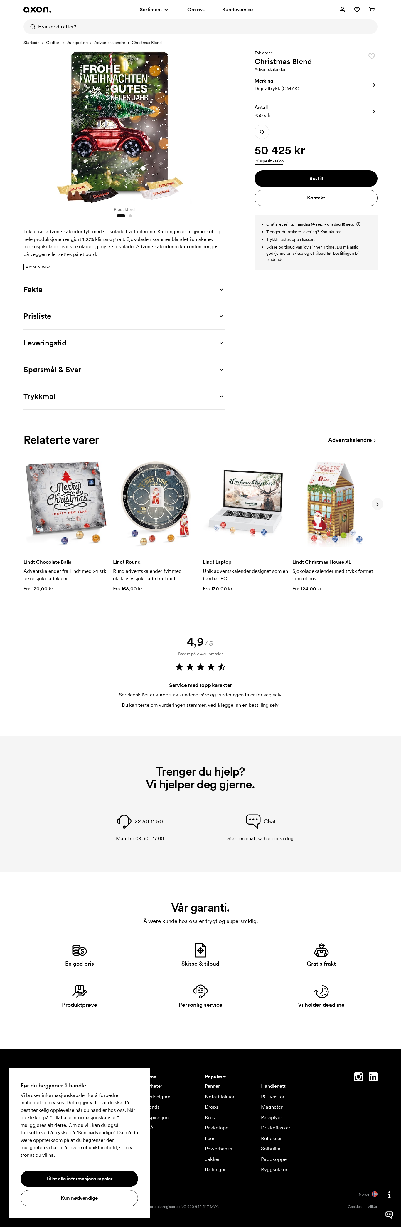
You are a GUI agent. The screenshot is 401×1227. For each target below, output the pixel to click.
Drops (211, 1107)
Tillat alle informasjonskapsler (79, 1178)
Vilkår (373, 1206)
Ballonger (215, 1169)
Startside (31, 42)
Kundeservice (237, 9)
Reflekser (271, 1138)
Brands (152, 1107)
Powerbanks (218, 1148)
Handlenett (273, 1086)
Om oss (196, 9)
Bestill (316, 178)
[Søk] (30, 26)
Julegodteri (77, 42)
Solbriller (271, 1148)
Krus (210, 1117)
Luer (210, 1138)
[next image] (219, 126)
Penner (212, 1086)
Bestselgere (157, 1096)
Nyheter (153, 1086)
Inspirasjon (156, 1117)
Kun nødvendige (79, 1198)
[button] (316, 85)
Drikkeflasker (275, 1127)
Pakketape (216, 1127)
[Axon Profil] (37, 10)
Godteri (53, 42)
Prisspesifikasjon (269, 161)
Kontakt (316, 197)
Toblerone (264, 53)
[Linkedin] (373, 1078)
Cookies (355, 1206)
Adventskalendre (109, 42)
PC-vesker (272, 1096)
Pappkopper (274, 1159)
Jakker (212, 1159)
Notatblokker (220, 1096)
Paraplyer (271, 1117)
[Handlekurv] (372, 10)
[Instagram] (358, 1078)
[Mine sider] (342, 10)
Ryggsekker (274, 1169)
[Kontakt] (389, 1194)
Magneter (272, 1107)
